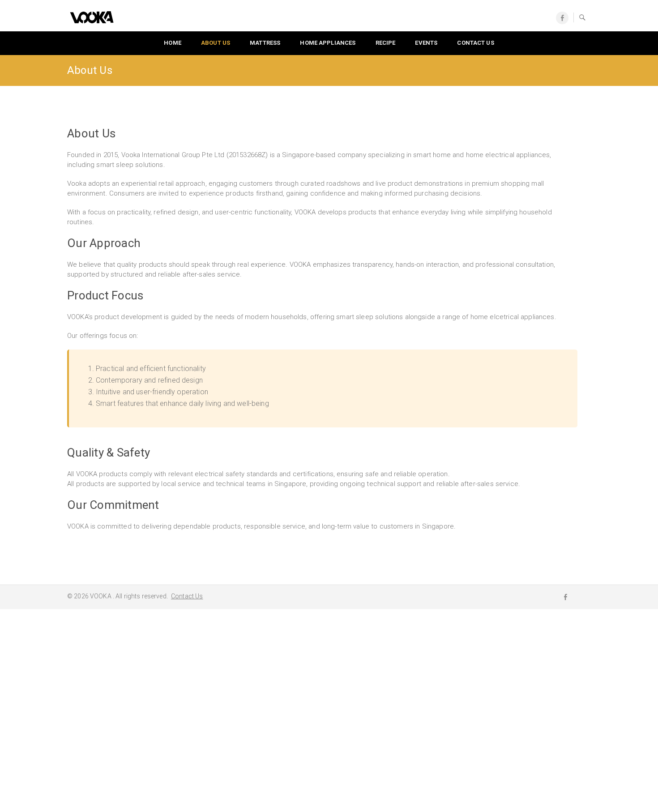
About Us (215, 42)
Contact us (475, 42)
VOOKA (101, 596)
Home (172, 42)
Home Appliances (327, 42)
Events (426, 42)
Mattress (265, 42)
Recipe (386, 42)
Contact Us (187, 596)
